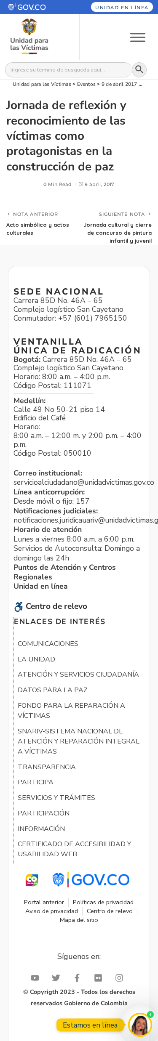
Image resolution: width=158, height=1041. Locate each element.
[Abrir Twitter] (58, 978)
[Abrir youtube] (37, 978)
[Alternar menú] (137, 37)
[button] (34, 7)
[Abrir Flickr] (100, 978)
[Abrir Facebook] (79, 978)
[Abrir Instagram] (121, 978)
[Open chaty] (140, 1025)
